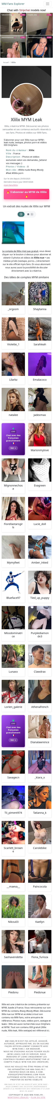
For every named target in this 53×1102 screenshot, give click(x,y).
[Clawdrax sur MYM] (39, 656)
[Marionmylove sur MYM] (39, 434)
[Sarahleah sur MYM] (39, 329)
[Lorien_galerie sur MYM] (13, 691)
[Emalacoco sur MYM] (39, 364)
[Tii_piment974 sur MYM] (13, 797)
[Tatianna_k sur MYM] (39, 797)
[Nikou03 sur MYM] (13, 906)
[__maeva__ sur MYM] (13, 871)
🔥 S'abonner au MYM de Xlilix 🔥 (26, 194)
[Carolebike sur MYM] (39, 832)
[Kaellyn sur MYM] (39, 906)
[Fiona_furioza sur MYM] (39, 941)
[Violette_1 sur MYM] (13, 329)
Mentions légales (18, 1097)
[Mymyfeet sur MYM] (13, 547)
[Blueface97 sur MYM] (13, 582)
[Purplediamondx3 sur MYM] (39, 617)
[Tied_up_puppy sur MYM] (39, 582)
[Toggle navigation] (47, 4)
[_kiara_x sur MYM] (39, 762)
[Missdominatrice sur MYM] (13, 617)
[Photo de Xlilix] (13, 232)
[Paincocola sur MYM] (39, 871)
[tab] (21, 214)
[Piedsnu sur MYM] (13, 977)
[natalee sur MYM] (13, 399)
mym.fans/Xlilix (11, 185)
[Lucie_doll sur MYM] (39, 508)
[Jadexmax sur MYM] (39, 399)
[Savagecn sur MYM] (13, 762)
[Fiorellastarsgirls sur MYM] (13, 508)
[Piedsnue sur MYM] (39, 977)
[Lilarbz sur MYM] (13, 364)
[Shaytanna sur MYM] (39, 293)
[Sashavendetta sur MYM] (13, 941)
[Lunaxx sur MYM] (13, 656)
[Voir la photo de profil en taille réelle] (26, 107)
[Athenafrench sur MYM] (39, 691)
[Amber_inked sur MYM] (39, 547)
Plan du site (38, 1097)
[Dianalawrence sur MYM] (39, 726)
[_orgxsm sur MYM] (13, 293)
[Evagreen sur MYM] (39, 470)
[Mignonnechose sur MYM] (13, 470)
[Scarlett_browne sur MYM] (13, 832)
